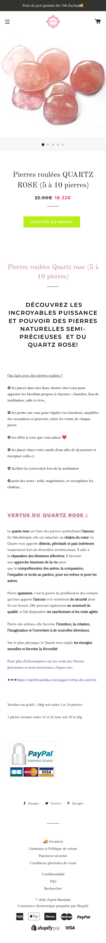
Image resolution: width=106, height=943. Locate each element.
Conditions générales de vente (53, 863)
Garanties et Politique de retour (53, 848)
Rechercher (53, 888)
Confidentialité (53, 874)
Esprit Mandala (59, 899)
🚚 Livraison (53, 841)
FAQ (53, 881)
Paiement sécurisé (53, 856)
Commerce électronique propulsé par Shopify (53, 906)
